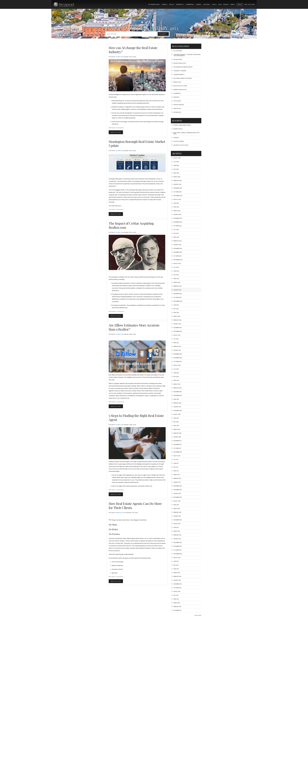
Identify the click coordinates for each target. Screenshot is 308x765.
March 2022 (176, 316)
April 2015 (176, 505)
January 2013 (177, 580)
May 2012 (175, 595)
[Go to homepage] (65, 4)
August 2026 (177, 158)
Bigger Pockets (177, 129)
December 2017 (177, 440)
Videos (232, 4)
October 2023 (177, 256)
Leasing (198, 4)
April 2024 (176, 237)
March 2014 (176, 531)
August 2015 (176, 501)
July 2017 (175, 459)
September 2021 (177, 331)
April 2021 (176, 342)
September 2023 (177, 260)
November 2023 (177, 252)
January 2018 (177, 437)
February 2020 (177, 388)
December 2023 (177, 248)
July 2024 (176, 229)
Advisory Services (178, 104)
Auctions (206, 4)
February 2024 (177, 241)
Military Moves (177, 59)
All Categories (177, 51)
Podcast (226, 4)
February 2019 (177, 403)
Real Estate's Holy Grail (180, 86)
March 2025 (176, 211)
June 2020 (176, 373)
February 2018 (177, 433)
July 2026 (176, 162)
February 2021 (177, 346)
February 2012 (177, 606)
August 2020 (177, 365)
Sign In (240, 4)
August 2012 (176, 591)
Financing (176, 97)
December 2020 (177, 354)
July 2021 (175, 339)
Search (164, 4)
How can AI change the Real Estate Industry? (133, 49)
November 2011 (177, 610)
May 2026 (176, 169)
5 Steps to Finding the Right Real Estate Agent (136, 417)
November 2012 (177, 584)
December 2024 (177, 218)
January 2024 (177, 244)
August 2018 (176, 414)
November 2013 (177, 546)
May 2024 (176, 233)
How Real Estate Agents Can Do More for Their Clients (135, 505)
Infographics (177, 112)
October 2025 (177, 192)
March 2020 (176, 384)
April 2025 (176, 207)
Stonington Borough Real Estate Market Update (137, 143)
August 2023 (177, 263)
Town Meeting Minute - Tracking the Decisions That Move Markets (187, 55)
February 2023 (177, 286)
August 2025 (177, 199)
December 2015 (177, 497)
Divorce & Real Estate (179, 63)
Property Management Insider (182, 125)
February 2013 (177, 576)
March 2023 (176, 282)
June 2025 (176, 203)
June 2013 (176, 561)
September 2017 (177, 452)
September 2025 (177, 195)
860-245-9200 (250, 4)
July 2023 (176, 267)
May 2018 (175, 422)
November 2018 (177, 410)
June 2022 (176, 305)
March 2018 (176, 429)
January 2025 (177, 214)
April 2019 (176, 399)
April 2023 (176, 278)
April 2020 (176, 380)
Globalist (176, 137)
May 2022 (176, 309)
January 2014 (177, 539)
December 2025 (177, 188)
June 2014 (176, 527)
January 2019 (177, 407)
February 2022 (177, 320)
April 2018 (176, 425)
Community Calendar (179, 71)
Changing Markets (178, 74)
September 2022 (177, 301)
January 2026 (177, 184)
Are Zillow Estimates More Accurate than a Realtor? (134, 327)
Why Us (171, 4)
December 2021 (177, 327)
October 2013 (177, 550)
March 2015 (176, 508)
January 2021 (177, 350)
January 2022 (177, 324)
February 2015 (177, 512)
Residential (180, 4)
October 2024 (177, 226)
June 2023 (176, 271)
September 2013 (177, 554)
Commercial (190, 4)
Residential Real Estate (180, 89)
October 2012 (177, 588)
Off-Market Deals (154, 4)
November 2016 (177, 490)
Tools (214, 4)
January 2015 (177, 516)
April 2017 (176, 471)
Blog (220, 4)
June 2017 (176, 463)
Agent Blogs (177, 108)
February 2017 (177, 478)
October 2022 (177, 297)
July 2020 (176, 369)
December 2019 (177, 391)
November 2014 (177, 520)
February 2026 (177, 180)
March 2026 (176, 177)
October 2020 (177, 361)
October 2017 (177, 448)
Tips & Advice (177, 101)
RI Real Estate (177, 82)
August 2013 (176, 557)
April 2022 (176, 312)
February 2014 (177, 535)
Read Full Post (116, 132)
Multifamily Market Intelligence (182, 78)
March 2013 (176, 572)
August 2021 (176, 335)
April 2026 (176, 173)
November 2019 (177, 395)
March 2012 (176, 603)
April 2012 (176, 599)
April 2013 (176, 569)
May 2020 (176, 376)
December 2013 (177, 542)
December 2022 (177, 293)
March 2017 (176, 474)
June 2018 (176, 418)
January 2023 (177, 290)
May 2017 (175, 467)
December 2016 (177, 486)
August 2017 (176, 456)
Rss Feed (198, 615)
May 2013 (175, 565)
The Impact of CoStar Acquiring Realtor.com (131, 225)
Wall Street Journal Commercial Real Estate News (186, 133)
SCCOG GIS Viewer (178, 141)
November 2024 (177, 222)
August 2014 (177, 523)
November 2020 (177, 358)
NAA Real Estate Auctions (180, 145)
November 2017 (177, 444)
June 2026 (176, 165)
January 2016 (177, 493)
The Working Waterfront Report (183, 67)
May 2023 (176, 275)
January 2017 (177, 482)
